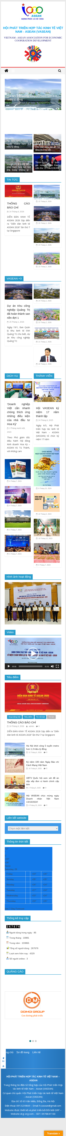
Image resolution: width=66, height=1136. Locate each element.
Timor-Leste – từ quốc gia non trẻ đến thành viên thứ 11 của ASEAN (47, 165)
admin (32, 726)
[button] (33, 653)
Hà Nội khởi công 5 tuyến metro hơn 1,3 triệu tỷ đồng (19, 144)
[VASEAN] (6, 70)
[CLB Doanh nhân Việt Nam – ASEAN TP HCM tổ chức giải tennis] (47, 520)
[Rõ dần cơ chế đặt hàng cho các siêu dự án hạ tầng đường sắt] (33, 80)
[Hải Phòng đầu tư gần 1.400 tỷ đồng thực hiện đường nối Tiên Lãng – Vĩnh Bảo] (47, 251)
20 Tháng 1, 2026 (44, 364)
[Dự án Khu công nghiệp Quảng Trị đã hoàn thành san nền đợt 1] (47, 208)
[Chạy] (8, 666)
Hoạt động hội (14, 717)
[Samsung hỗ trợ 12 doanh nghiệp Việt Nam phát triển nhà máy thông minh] (18, 488)
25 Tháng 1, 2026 (44, 223)
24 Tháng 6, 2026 (16, 212)
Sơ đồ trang (22, 1052)
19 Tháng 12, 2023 (45, 538)
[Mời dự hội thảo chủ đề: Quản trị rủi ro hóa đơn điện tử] (47, 495)
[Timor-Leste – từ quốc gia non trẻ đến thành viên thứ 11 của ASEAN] (47, 156)
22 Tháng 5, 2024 (44, 514)
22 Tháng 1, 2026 (44, 267)
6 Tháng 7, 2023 (15, 481)
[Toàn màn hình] (57, 666)
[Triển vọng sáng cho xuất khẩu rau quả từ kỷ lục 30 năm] (47, 545)
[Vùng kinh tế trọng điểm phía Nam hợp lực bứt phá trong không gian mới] (19, 156)
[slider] (31, 666)
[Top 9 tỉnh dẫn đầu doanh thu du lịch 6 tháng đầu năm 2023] (18, 512)
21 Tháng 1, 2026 (44, 342)
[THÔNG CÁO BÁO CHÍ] (18, 186)
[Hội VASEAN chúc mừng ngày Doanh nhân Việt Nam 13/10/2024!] (47, 449)
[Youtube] (33, 1066)
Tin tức (51, 717)
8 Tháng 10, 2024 (44, 488)
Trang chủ (7, 1052)
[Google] (33, 1061)
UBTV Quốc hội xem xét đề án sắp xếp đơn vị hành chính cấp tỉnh (42, 781)
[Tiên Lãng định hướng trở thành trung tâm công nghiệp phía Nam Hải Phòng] (47, 329)
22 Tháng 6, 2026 (44, 201)
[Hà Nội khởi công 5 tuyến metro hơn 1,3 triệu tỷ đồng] (19, 136)
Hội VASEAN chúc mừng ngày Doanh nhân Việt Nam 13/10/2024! (42, 798)
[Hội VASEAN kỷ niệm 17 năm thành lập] (47, 383)
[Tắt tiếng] (52, 666)
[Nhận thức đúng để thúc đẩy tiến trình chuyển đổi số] (18, 536)
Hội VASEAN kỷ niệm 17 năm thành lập (47, 412)
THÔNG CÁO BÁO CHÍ (21, 722)
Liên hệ (36, 1052)
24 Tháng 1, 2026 (44, 245)
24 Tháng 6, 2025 (45, 420)
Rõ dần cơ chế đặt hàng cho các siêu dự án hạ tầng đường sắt (47, 147)
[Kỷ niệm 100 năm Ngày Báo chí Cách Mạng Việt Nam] (15, 760)
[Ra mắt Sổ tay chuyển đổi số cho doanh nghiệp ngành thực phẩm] (18, 461)
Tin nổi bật (40, 717)
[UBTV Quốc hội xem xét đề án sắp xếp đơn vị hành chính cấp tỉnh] (15, 776)
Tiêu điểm (28, 717)
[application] (33, 653)
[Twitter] (33, 1056)
